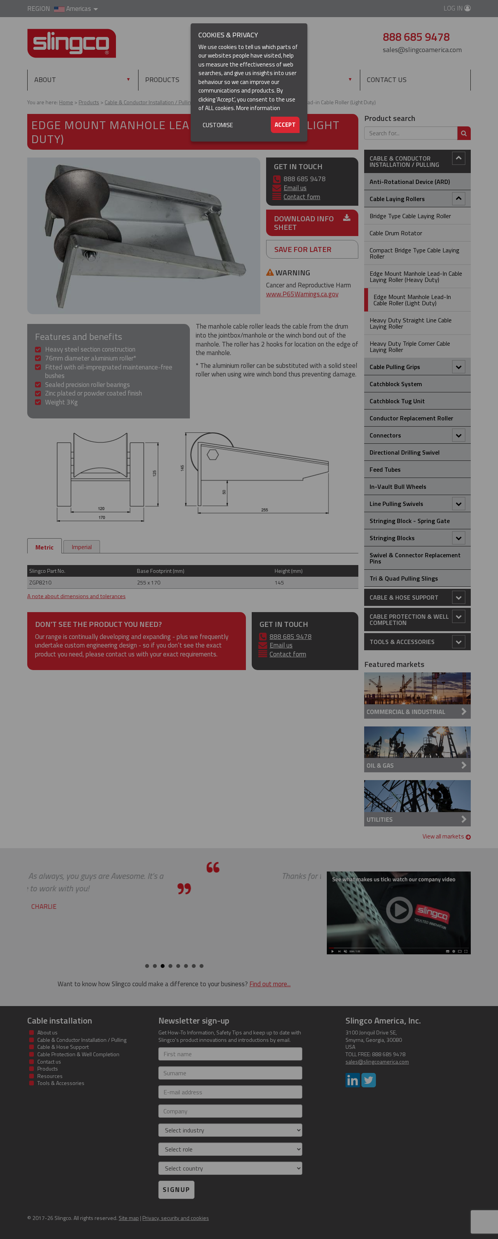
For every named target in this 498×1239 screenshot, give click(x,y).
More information (258, 107)
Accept (285, 124)
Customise (218, 125)
